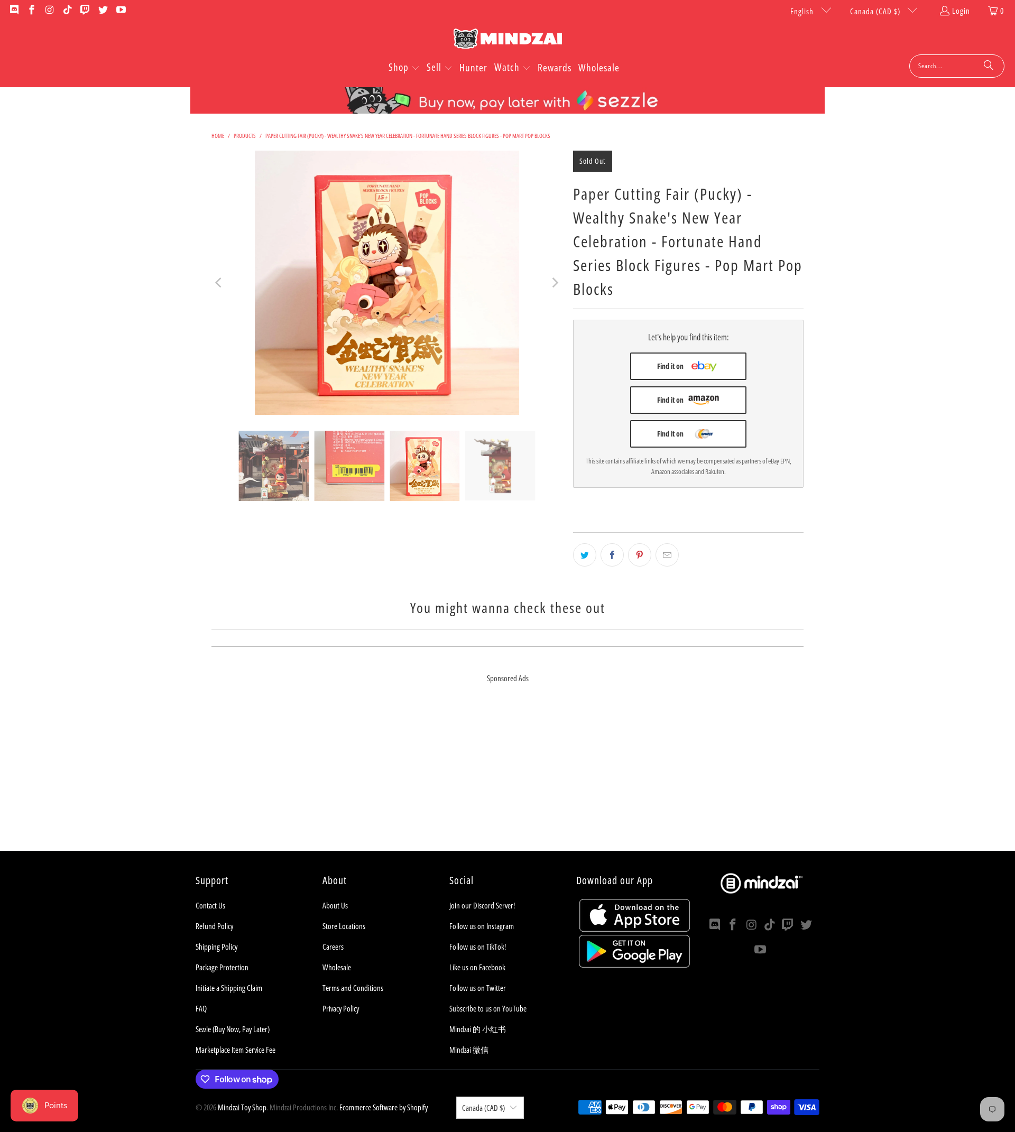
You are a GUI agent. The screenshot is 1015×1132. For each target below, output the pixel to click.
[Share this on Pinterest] (639, 555)
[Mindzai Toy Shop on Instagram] (48, 10)
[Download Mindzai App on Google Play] (634, 964)
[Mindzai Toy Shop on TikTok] (66, 10)
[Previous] (219, 283)
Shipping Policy (216, 946)
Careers (333, 946)
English (803, 11)
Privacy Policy (340, 1008)
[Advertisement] (507, 777)
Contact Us (210, 905)
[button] (404, 68)
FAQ (201, 1008)
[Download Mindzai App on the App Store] (634, 928)
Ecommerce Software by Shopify (383, 1107)
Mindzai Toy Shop (242, 1107)
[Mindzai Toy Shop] (508, 40)
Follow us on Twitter (477, 987)
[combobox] (956, 66)
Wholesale (336, 967)
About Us (335, 905)
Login (961, 10)
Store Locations (343, 926)
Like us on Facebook (477, 967)
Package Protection (222, 967)
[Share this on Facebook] (612, 555)
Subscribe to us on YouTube (488, 1008)
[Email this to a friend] (667, 555)
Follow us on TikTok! (477, 946)
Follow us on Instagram (481, 926)
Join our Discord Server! (482, 905)
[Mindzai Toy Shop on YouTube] (120, 10)
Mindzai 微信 (468, 1049)
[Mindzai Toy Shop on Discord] (13, 10)
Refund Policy (214, 926)
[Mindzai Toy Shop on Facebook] (31, 10)
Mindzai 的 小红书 (477, 1029)
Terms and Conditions (352, 987)
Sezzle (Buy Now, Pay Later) (233, 1029)
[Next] (554, 283)
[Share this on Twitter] (584, 555)
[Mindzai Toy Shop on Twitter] (102, 10)
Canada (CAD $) (876, 11)
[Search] (988, 66)
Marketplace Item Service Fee (235, 1049)
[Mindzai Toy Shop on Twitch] (84, 10)
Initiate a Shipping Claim (229, 987)
